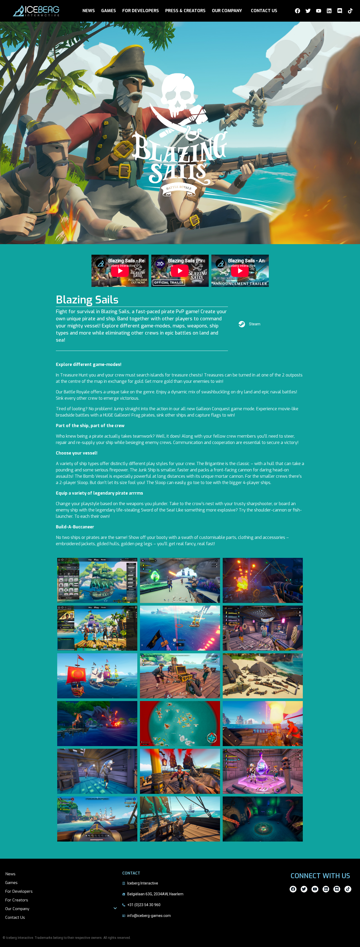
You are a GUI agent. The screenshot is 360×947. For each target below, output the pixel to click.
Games (11, 882)
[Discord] (339, 11)
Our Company (17, 908)
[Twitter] (308, 11)
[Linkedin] (329, 11)
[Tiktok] (350, 11)
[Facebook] (297, 11)
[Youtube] (318, 11)
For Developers (19, 891)
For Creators (16, 900)
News (10, 874)
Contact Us (15, 917)
